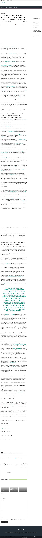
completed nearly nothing (17, 348)
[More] (22, 25)
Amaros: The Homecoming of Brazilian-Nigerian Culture (37, 32)
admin (5, 21)
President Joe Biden (21, 391)
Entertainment (22, 489)
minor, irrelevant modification (12, 131)
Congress (20, 96)
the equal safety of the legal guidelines (11, 191)
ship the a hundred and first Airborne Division (19, 344)
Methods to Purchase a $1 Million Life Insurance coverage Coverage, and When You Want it (21, 465)
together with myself (12, 53)
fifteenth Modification (5, 157)
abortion (11, 119)
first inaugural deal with (5, 283)
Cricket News (5, 489)
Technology (5, 11)
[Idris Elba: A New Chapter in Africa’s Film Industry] (23, 486)
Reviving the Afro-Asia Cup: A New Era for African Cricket (5, 490)
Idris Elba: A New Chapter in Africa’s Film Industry (22, 490)
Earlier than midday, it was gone (7, 126)
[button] (40, 7)
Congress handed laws (12, 366)
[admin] (2, 21)
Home (2, 11)
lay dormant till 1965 (12, 166)
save (15, 452)
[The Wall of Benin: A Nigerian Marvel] (30, 36)
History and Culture (36, 30)
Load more (34, 40)
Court (9, 452)
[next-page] (3, 493)
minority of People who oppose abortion (18, 134)
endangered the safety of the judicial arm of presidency (15, 276)
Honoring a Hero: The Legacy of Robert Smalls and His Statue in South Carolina (14, 490)
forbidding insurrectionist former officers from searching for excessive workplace (13, 404)
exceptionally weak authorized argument (10, 61)
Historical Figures (14, 488)
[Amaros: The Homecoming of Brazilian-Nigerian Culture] (30, 31)
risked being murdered (13, 362)
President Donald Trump (23, 45)
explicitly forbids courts (19, 143)
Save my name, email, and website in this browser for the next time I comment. (13, 519)
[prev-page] (1, 493)
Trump (21, 452)
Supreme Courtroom (5, 45)
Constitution (5, 452)
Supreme (18, 452)
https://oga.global (9, 472)
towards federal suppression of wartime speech (14, 198)
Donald (12, 452)
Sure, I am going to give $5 (6, 428)
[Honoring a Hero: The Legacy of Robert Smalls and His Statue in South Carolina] (14, 486)
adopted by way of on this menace (10, 314)
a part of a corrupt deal (12, 174)
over (23, 119)
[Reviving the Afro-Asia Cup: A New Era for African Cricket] (5, 486)
